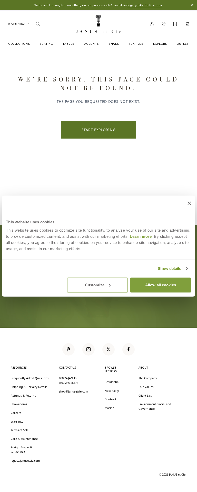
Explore (160, 43)
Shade (114, 43)
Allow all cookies (160, 285)
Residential (17, 24)
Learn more (141, 236)
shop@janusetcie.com (73, 391)
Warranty (17, 421)
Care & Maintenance (24, 439)
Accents (91, 43)
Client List (145, 395)
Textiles (136, 43)
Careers (16, 413)
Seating (46, 43)
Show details (169, 268)
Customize (94, 285)
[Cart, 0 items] (187, 24)
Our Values (146, 387)
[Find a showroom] (163, 24)
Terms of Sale (19, 430)
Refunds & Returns (23, 395)
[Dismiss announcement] (192, 5)
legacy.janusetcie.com (25, 460)
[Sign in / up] (152, 24)
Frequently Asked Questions (29, 378)
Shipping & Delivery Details (29, 387)
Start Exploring (99, 129)
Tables (68, 43)
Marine (109, 408)
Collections (19, 43)
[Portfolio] (175, 24)
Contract (110, 399)
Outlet (183, 43)
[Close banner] (189, 203)
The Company (148, 378)
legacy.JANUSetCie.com (144, 5)
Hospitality (112, 391)
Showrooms (19, 404)
